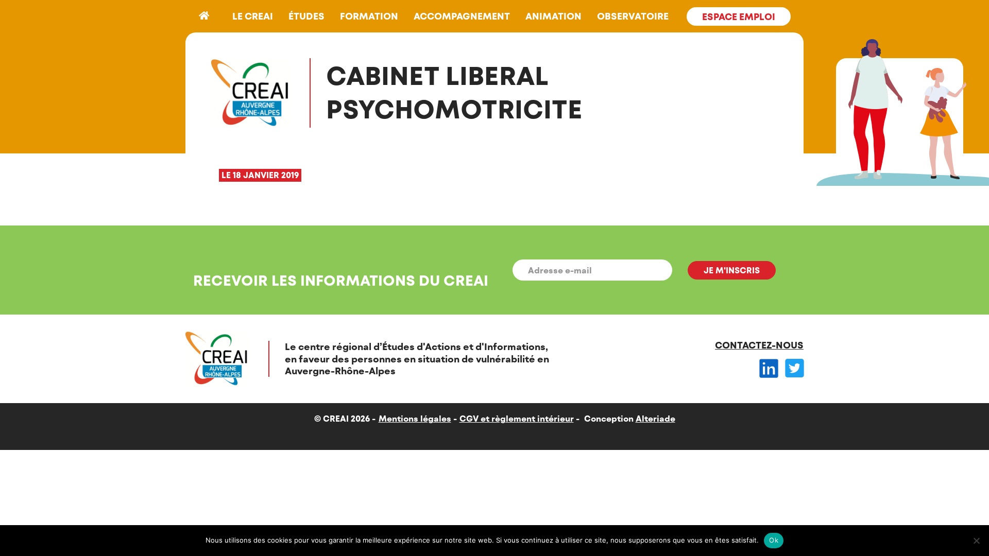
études (306, 16)
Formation (369, 16)
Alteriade (655, 418)
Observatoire (633, 16)
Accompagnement (462, 16)
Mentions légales (415, 418)
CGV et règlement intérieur (516, 418)
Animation (553, 16)
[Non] (976, 540)
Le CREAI (252, 16)
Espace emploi (738, 16)
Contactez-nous (759, 345)
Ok (773, 540)
